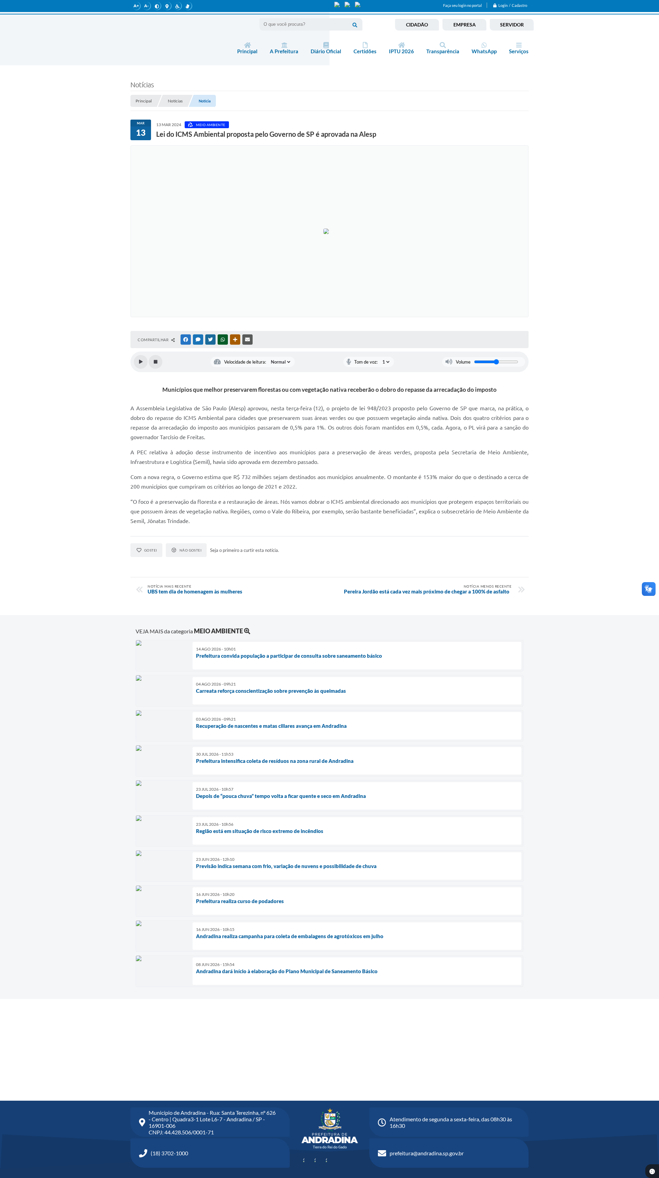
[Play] (141, 362)
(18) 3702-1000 (169, 1153)
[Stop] (155, 362)
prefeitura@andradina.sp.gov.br (427, 1153)
